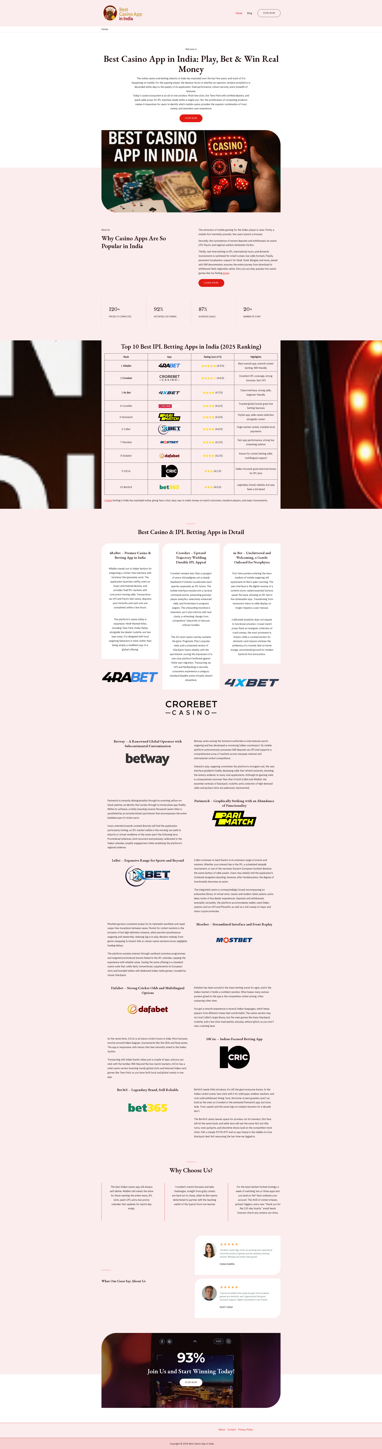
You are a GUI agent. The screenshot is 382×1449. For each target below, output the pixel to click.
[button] (191, 1382)
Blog (249, 13)
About (221, 1429)
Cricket (108, 500)
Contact (231, 1429)
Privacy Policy (245, 1429)
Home (239, 13)
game (226, 273)
